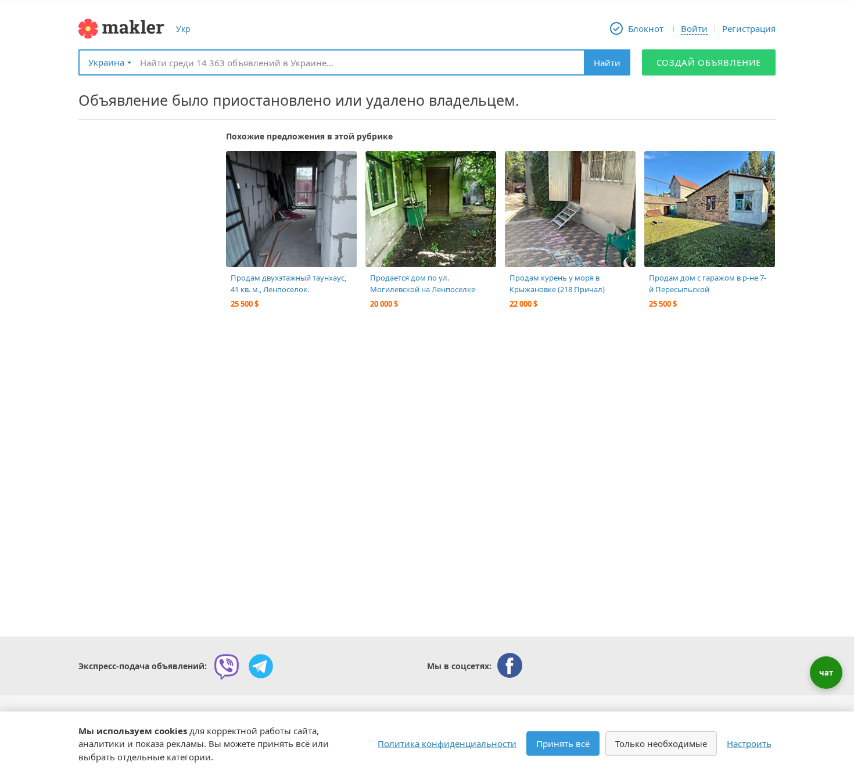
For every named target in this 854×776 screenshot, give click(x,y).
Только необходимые (661, 743)
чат (826, 672)
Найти (607, 63)
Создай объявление (709, 62)
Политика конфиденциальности (447, 743)
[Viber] (226, 666)
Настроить (749, 743)
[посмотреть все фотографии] (240, 165)
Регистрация (749, 28)
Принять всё (563, 743)
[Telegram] (260, 666)
